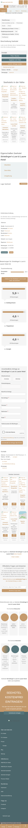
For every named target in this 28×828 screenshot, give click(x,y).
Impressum (3, 787)
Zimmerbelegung (5, 383)
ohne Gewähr (18, 554)
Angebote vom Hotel (15, 60)
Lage (10, 11)
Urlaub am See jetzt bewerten (15, 279)
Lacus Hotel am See (14, 124)
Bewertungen (24, 11)
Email (3, 417)
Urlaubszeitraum (5, 376)
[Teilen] (22, 826)
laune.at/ (11, 72)
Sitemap (3, 753)
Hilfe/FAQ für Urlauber (6, 766)
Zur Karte (4, 461)
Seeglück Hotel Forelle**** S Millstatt (22, 105)
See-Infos (7, 170)
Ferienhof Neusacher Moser (5, 129)
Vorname (3, 405)
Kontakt (11, 252)
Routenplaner (24, 183)
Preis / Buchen (14, 56)
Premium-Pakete (5, 778)
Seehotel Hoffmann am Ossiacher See (22, 127)
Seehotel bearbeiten (6, 770)
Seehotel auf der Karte (8, 67)
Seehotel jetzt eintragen (15, 713)
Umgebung (8, 176)
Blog (2, 749)
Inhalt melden (15, 557)
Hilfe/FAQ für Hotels (6, 762)
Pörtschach (7, 230)
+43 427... (8, 69)
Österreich (6, 235)
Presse (2, 741)
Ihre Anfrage (4, 397)
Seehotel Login (6, 815)
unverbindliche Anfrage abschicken (12, 443)
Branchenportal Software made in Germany (10, 823)
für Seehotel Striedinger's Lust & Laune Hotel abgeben (4, 628)
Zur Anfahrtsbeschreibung (8, 463)
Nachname (4, 411)
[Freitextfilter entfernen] (21, 2)
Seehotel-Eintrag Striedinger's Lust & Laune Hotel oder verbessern (5, 662)
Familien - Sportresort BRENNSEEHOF (14, 100)
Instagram (3, 808)
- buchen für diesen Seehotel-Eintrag (24, 659)
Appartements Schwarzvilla (22, 522)
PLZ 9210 (10, 228)
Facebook (3, 804)
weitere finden (13, 625)
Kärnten (10, 233)
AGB (2, 791)
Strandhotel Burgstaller (5, 95)
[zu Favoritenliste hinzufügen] (2, 14)
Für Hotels (3, 733)
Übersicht (3, 11)
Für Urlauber (4, 737)
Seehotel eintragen (5, 774)
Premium (24, 84)
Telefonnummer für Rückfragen (9, 423)
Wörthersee (10, 242)
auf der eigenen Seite (14, 659)
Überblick (7, 165)
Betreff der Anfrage (6, 391)
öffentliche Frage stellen (15, 590)
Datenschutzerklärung (8, 437)
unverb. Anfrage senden (15, 64)
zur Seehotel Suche (1, 6)
